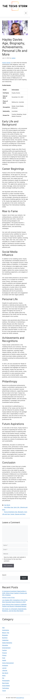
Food (3, 658)
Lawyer (4, 668)
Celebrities (5, 640)
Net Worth (7, 505)
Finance (4, 653)
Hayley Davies (6, 62)
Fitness (4, 655)
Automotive (5, 630)
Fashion (4, 650)
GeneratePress (20, 697)
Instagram (5, 665)
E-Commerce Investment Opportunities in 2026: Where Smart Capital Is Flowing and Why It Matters (14, 593)
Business (4, 637)
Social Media (6, 685)
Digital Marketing (7, 642)
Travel (4, 690)
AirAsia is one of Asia (8, 597)
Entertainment (6, 648)
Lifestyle (4, 670)
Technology (5, 688)
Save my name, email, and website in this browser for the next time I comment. (15, 559)
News (4, 675)
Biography (5, 635)
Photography (6, 680)
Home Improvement (8, 663)
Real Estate (5, 683)
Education (5, 645)
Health (4, 660)
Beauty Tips (5, 632)
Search (4, 575)
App (3, 627)
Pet (3, 678)
